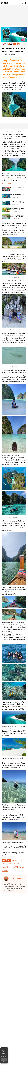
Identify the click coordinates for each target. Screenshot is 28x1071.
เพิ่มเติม (4, 1056)
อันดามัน (9, 864)
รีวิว (20, 860)
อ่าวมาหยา (17, 864)
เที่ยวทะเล (21, 867)
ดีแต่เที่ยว (4, 870)
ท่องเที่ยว (14, 860)
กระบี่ (3, 864)
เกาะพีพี (15, 867)
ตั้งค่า (4, 1062)
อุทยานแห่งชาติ (6, 867)
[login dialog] (25, 3)
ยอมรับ (4, 1059)
